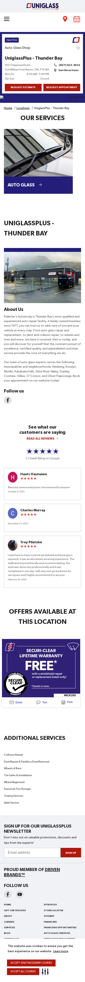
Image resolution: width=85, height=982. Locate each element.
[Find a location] (65, 18)
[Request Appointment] (76, 18)
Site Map (49, 916)
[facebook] (8, 894)
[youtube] (20, 894)
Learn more (60, 951)
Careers (9, 922)
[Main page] (42, 6)
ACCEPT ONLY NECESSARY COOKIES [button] (31, 963)
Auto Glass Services (57, 933)
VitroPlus (50, 905)
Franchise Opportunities (60, 927)
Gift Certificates (15, 910)
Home (7, 905)
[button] (46, 971)
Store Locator (53, 910)
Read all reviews (40, 438)
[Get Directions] (42, 99)
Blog (7, 933)
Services (9, 927)
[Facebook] (8, 400)
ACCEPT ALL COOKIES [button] (23, 971)
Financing (50, 922)
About (8, 916)
